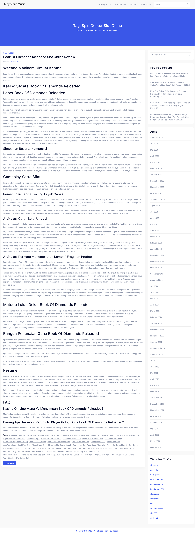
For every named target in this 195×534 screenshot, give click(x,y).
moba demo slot (39, 445)
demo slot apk (33, 438)
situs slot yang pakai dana (34, 448)
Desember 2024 (157, 255)
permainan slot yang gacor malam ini (89, 445)
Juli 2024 (154, 286)
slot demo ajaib (54, 448)
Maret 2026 (155, 162)
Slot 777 (6, 62)
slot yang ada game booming (59, 455)
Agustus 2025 (156, 206)
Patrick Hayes (16, 62)
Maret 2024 (155, 311)
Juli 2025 (154, 212)
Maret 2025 (155, 237)
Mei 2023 (154, 373)
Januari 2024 (156, 323)
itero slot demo (113, 442)
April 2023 (154, 379)
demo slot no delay (113, 438)
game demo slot (98, 442)
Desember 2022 (157, 404)
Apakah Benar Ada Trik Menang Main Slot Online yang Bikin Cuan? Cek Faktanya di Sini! (170, 83)
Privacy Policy (105, 4)
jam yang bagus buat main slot (16, 445)
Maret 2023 (155, 385)
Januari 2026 (156, 175)
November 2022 (157, 410)
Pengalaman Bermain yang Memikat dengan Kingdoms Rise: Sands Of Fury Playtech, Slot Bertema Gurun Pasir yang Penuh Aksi (169, 117)
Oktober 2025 (156, 193)
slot (152, 503)
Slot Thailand (120, 4)
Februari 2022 (156, 447)
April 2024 (154, 305)
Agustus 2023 (156, 354)
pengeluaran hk (157, 484)
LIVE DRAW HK (156, 479)
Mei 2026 (154, 150)
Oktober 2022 (156, 416)
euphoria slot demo (80, 442)
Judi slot (154, 518)
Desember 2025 (157, 181)
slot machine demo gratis (64, 451)
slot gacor (154, 494)
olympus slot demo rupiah (59, 445)
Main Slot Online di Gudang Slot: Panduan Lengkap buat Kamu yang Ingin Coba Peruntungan (168, 94)
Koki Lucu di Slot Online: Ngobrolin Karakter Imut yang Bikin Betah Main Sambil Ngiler (169, 74)
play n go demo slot (116, 445)
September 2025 (157, 199)
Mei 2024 (154, 298)
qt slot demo (132, 445)
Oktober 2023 (156, 342)
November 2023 (157, 336)
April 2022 (154, 435)
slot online (154, 499)
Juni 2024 (154, 292)
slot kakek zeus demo (42, 451)
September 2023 (157, 348)
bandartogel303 (157, 489)
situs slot (154, 465)
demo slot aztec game (51, 438)
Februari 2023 (156, 391)
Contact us (146, 4)
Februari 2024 (156, 317)
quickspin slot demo (12, 448)
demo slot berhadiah (72, 438)
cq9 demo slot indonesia (14, 438)
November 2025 (157, 187)
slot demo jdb (111, 448)
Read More (10, 463)
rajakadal (154, 470)
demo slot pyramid (37, 442)
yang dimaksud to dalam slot (16, 458)
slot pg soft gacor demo (88, 451)
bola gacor (154, 475)
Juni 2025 (154, 218)
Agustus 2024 (156, 280)
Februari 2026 (156, 168)
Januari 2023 (156, 398)
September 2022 (157, 422)
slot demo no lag (127, 448)
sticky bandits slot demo (123, 455)
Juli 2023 (154, 360)
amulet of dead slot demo (20, 435)
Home (79, 30)
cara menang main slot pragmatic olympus (80, 435)
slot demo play (9, 451)
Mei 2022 (154, 429)
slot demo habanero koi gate (91, 448)
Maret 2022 (155, 441)
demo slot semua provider (59, 442)
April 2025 (154, 230)
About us (133, 4)
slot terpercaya (156, 508)
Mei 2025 (154, 224)
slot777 (153, 513)
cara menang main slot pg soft (46, 435)
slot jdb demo (24, 451)
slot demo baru (69, 448)
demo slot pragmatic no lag (15, 442)
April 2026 (154, 156)
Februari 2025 (156, 243)
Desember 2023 (157, 329)
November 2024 (157, 261)
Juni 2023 (154, 367)
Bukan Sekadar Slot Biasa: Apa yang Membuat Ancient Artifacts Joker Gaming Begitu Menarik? (170, 105)
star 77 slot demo (103, 455)
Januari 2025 (156, 249)
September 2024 (157, 274)
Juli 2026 (154, 144)
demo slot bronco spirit (92, 438)
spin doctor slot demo (84, 455)
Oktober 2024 (156, 267)
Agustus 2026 (156, 137)
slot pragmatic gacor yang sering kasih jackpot (24, 455)
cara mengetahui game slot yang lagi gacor (120, 435)
